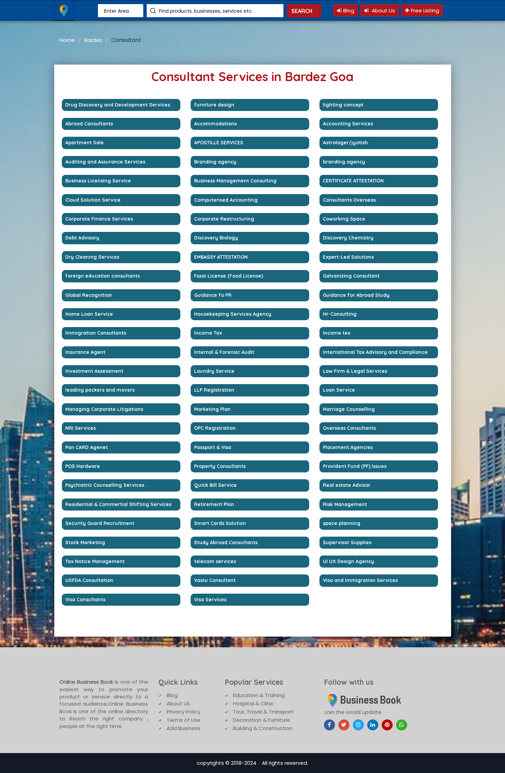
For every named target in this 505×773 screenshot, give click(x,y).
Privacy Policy (183, 711)
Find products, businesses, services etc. (206, 11)
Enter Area (116, 11)
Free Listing (425, 10)
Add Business (183, 728)
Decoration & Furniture (261, 720)
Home (67, 40)
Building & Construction (262, 728)
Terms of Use (184, 720)
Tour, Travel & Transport (263, 711)
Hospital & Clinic (253, 703)
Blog (348, 10)
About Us (382, 10)
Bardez (93, 40)
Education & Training (259, 695)
